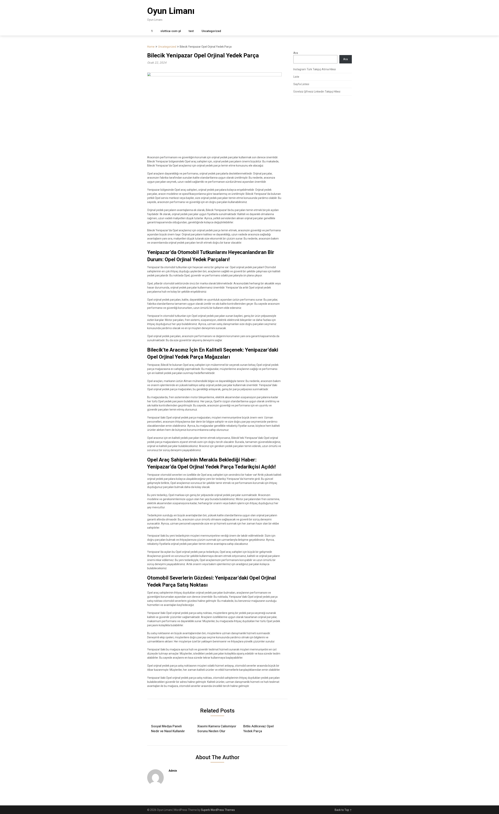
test (191, 31)
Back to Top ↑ (343, 809)
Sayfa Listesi (301, 84)
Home (151, 46)
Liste (296, 76)
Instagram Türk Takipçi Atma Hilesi (314, 69)
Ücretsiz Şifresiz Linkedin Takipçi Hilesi (316, 91)
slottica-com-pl (170, 31)
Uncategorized (211, 31)
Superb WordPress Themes (218, 809)
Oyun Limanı (171, 11)
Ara (295, 52)
